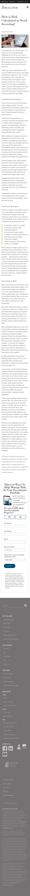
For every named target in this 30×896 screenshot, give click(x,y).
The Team (6, 648)
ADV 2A (5, 791)
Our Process (6, 627)
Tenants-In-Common (9, 726)
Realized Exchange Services (11, 639)
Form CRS (6, 787)
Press (4, 660)
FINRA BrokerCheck (12, 1)
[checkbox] (15, 516)
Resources (7, 691)
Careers (5, 664)
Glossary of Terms (8, 702)
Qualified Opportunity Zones (11, 738)
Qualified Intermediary (9, 734)
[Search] (25, 605)
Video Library (6, 712)
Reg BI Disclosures (8, 795)
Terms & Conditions (8, 780)
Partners (6, 670)
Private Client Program (9, 635)
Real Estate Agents (8, 681)
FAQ (4, 652)
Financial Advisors (8, 674)
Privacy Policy (7, 784)
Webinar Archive (7, 716)
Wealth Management (9, 619)
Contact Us (7, 744)
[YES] (9, 517)
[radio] (9, 517)
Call (18, 1)
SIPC (25, 822)
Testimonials (6, 656)
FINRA (22, 822)
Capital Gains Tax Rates (9, 705)
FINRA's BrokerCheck (8, 828)
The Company (7, 645)
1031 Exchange (7, 730)
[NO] (20, 517)
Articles (5, 698)
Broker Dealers (7, 677)
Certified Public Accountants (11, 685)
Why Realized (7, 616)
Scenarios (6, 631)
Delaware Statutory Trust (10, 723)
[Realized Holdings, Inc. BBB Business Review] (18, 746)
